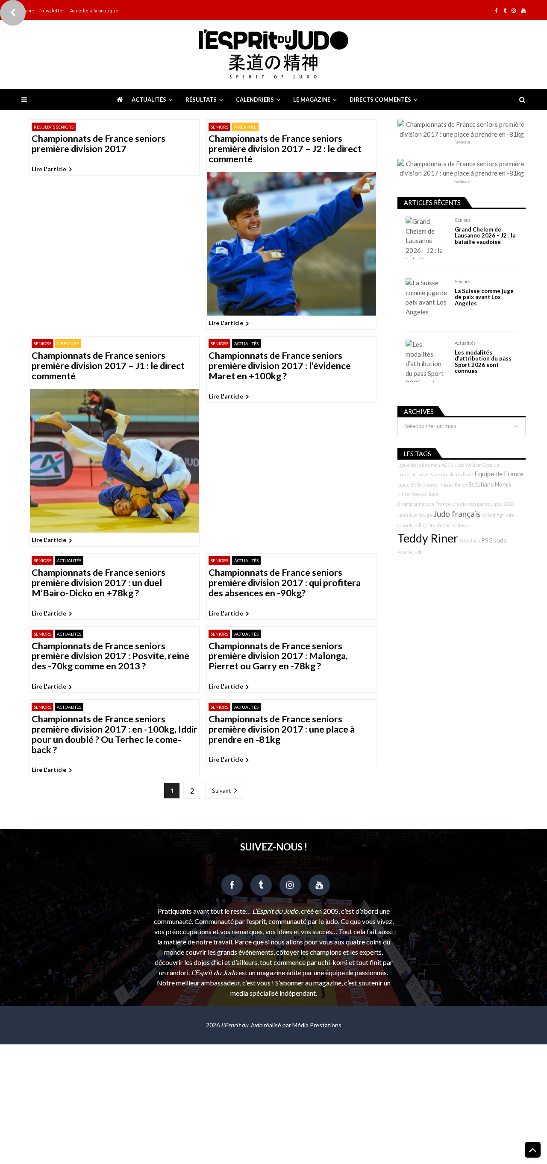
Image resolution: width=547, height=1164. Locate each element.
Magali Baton (453, 484)
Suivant (221, 790)
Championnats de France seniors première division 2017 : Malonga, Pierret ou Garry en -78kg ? (278, 656)
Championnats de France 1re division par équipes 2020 (455, 504)
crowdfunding (412, 525)
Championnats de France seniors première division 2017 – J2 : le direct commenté (285, 149)
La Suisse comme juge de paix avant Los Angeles (484, 297)
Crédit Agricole (498, 515)
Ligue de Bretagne (417, 484)
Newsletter (52, 10)
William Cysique (482, 465)
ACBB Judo (452, 465)
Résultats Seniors (54, 126)
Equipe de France (498, 474)
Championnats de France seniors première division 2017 (98, 144)
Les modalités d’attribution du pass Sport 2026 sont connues (483, 361)
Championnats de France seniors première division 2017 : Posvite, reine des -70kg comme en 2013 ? (110, 656)
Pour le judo (409, 552)
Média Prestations (316, 1025)
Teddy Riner (427, 538)
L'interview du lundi (418, 494)
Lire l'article (49, 169)
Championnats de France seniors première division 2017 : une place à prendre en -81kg (282, 729)
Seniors (219, 126)
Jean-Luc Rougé (414, 515)
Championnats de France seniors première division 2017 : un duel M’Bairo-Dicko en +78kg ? (98, 583)
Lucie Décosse (412, 474)
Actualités (149, 99)
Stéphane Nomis (490, 484)
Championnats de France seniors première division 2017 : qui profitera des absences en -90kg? (285, 583)
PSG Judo (494, 540)
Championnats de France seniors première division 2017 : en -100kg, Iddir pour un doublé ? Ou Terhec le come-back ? (114, 734)
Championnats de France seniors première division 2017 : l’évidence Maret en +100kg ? (280, 366)
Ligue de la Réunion (418, 465)
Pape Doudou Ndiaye (451, 474)
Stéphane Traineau (449, 525)
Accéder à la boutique (94, 10)
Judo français (457, 514)
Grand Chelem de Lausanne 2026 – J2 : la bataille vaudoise (485, 235)
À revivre (245, 126)
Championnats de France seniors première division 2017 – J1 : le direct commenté (108, 366)
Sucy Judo (469, 540)
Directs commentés (380, 99)
